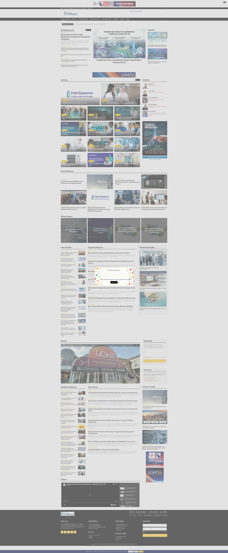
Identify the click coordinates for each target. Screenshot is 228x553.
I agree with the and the (115, 279)
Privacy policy (127, 279)
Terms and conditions (113, 279)
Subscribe (114, 282)
